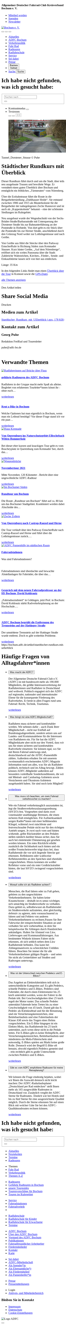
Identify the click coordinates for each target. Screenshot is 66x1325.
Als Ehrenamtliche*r (19, 1268)
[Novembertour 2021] (11, 461)
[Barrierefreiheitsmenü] (2, 31)
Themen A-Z (15, 1175)
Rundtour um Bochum (15, 493)
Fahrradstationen (11, 552)
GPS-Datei (41, 273)
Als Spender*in (17, 1265)
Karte (11, 1253)
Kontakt (12, 1250)
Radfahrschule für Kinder (22, 1218)
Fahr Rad (13, 46)
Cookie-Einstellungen (20, 1312)
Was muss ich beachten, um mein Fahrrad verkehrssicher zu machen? (36, 797)
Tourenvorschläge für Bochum (25, 1191)
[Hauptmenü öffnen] (9, 31)
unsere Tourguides (18, 1188)
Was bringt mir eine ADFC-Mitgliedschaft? (31, 717)
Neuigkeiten (15, 1154)
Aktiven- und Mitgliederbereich (25, 1293)
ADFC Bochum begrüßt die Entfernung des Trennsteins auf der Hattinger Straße (27, 624)
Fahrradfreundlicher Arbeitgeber (26, 1243)
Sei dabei (13, 58)
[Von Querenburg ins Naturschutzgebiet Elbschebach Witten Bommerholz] (11, 428)
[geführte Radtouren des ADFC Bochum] (24, 370)
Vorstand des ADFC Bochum (24, 1237)
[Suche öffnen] (6, 31)
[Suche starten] (5, 101)
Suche (12, 71)
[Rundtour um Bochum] (14, 487)
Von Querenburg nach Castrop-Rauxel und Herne (31, 523)
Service (12, 55)
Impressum (14, 1306)
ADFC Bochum (17, 39)
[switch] (27, 109)
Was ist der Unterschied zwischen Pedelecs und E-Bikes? (36, 974)
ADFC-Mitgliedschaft (20, 1262)
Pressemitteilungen (18, 1283)
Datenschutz (15, 1309)
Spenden (13, 18)
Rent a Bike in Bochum (15, 406)
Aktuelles (13, 36)
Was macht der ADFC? (21, 672)
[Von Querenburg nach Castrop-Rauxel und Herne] (10, 516)
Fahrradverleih (16, 1206)
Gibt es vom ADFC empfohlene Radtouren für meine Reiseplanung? (36, 1069)
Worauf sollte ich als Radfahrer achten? (30, 884)
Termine (13, 1157)
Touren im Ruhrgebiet (20, 1194)
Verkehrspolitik (16, 42)
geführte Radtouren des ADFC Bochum (25, 377)
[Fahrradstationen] (25, 545)
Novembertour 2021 (13, 468)
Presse (11, 61)
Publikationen (16, 1240)
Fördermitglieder (17, 1246)
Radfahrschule (16, 52)
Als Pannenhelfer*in (19, 1274)
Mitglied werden (17, 15)
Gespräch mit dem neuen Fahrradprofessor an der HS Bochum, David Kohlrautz (31, 592)
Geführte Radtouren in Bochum (26, 1184)
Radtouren (14, 49)
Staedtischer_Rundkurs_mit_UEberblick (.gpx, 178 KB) (32, 319)
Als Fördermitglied (18, 1271)
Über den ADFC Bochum (22, 1234)
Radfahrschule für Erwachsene (25, 1222)
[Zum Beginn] (2, 1322)
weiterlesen (14, 709)
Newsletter (14, 21)
